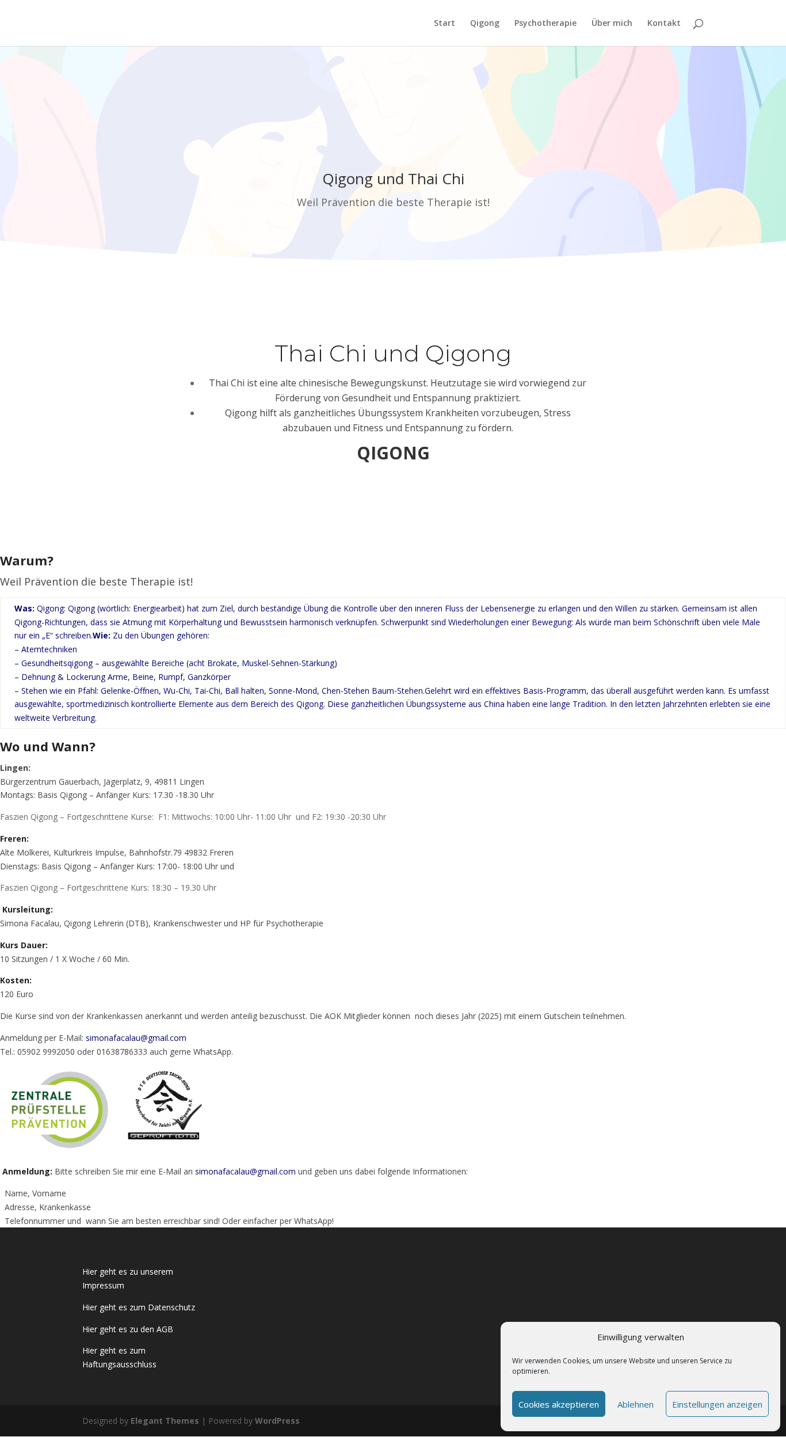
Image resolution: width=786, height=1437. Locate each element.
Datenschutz (170, 1307)
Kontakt (664, 23)
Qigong (484, 23)
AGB (165, 1329)
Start (444, 23)
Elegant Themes (165, 1420)
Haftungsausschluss (119, 1364)
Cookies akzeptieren (558, 1404)
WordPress (277, 1420)
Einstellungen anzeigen (717, 1404)
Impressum (103, 1285)
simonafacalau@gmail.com (136, 1037)
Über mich (612, 23)
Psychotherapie (545, 23)
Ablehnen (635, 1404)
